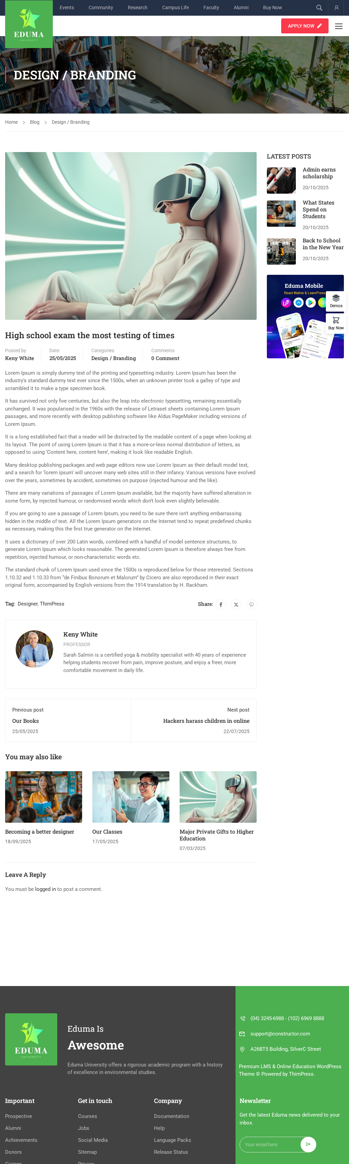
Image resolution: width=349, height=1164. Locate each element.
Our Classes (107, 831)
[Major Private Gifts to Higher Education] (218, 796)
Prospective (18, 1116)
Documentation (171, 1116)
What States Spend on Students (318, 209)
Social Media (93, 1140)
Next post (238, 710)
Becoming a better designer (39, 831)
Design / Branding (71, 122)
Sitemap (87, 1152)
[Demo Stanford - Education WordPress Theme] (29, 24)
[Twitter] (236, 604)
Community (101, 7)
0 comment (165, 358)
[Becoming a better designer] (43, 796)
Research (138, 7)
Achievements (21, 1140)
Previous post (28, 710)
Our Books (25, 720)
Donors (13, 1152)
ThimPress (52, 604)
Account (335, 7)
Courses (87, 1116)
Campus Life (175, 7)
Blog (35, 122)
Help (159, 1128)
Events (67, 7)
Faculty (211, 7)
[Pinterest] (251, 604)
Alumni (241, 7)
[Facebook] (221, 604)
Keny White (19, 358)
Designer (27, 604)
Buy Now (272, 7)
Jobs (83, 1128)
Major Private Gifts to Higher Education (217, 835)
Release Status (171, 1152)
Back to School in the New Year (323, 244)
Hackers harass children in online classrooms (206, 724)
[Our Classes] (130, 796)
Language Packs (172, 1140)
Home (11, 122)
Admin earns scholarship (319, 173)
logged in (45, 889)
